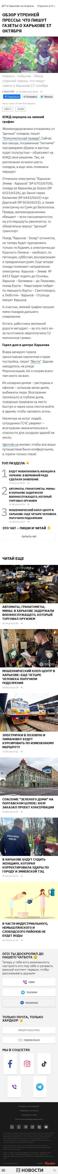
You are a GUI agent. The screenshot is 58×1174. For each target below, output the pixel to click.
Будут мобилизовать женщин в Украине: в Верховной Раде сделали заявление (32, 475)
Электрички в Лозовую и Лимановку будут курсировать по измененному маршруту (28, 741)
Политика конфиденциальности (29, 1119)
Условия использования (28, 1106)
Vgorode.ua (10, 444)
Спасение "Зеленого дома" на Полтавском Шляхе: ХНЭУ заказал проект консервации (28, 803)
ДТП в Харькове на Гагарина (18, 5)
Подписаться (32, 1040)
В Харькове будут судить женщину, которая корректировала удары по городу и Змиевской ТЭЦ (25, 865)
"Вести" (35, 361)
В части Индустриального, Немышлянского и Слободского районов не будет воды (25, 929)
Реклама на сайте (29, 1115)
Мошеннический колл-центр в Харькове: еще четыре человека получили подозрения (32, 514)
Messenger (32, 1002)
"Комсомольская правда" (21, 138)
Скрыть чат (29, 536)
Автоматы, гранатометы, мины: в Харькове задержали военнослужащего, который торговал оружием (28, 613)
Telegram (31, 992)
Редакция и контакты (29, 1110)
